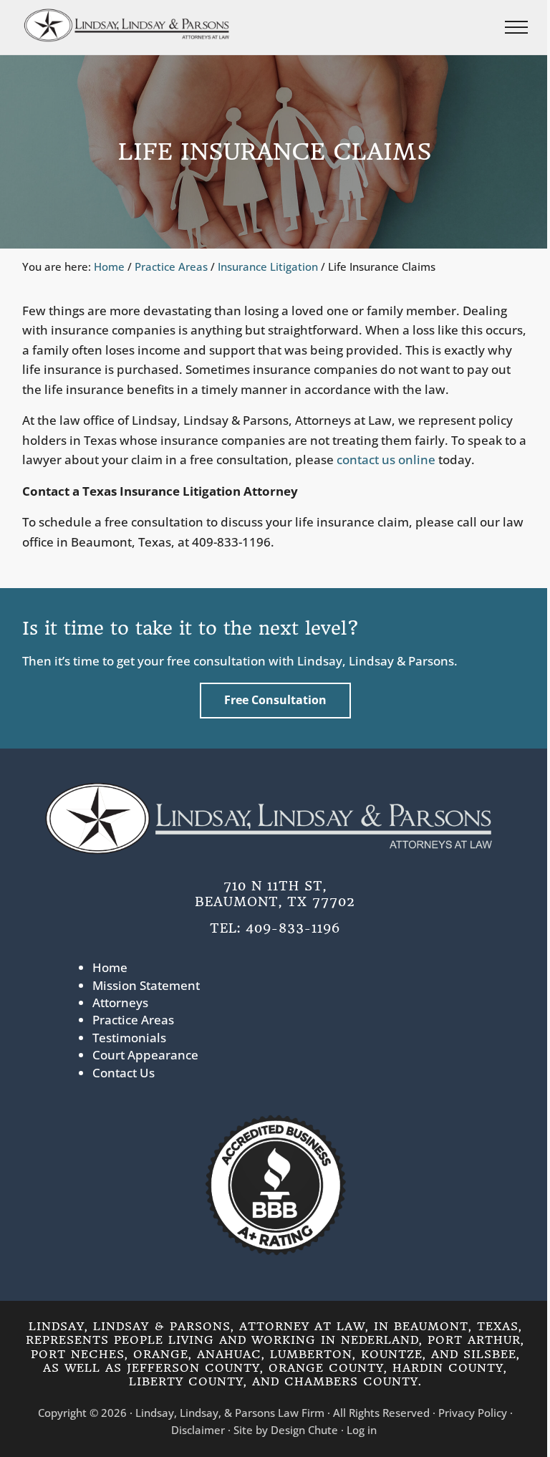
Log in (362, 1430)
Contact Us (123, 1072)
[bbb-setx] (275, 1184)
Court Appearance (145, 1055)
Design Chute (304, 1430)
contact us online (386, 459)
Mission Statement (146, 985)
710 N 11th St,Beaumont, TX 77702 (275, 893)
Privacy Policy (472, 1412)
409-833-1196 (293, 928)
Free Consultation (275, 700)
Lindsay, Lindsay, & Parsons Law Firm (229, 1412)
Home (109, 967)
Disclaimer (198, 1430)
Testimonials (129, 1037)
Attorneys (120, 1002)
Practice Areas (133, 1019)
